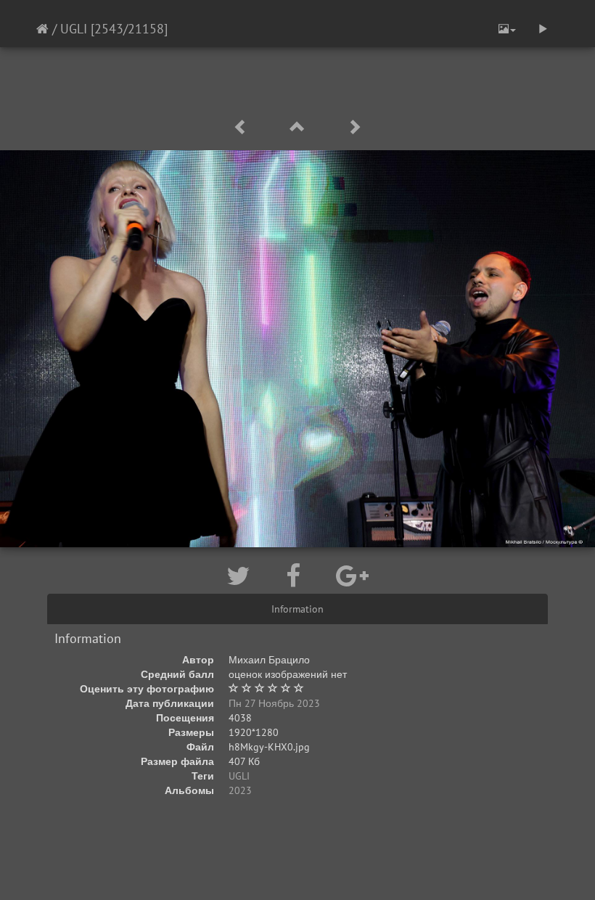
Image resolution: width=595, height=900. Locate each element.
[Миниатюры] (299, 127)
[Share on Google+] (352, 575)
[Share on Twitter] (241, 575)
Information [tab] (297, 608)
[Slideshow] (543, 29)
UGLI (73, 28)
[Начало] (42, 28)
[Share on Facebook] (296, 575)
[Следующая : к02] (354, 127)
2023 (240, 790)
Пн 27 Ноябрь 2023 (274, 703)
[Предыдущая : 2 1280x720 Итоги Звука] (243, 127)
